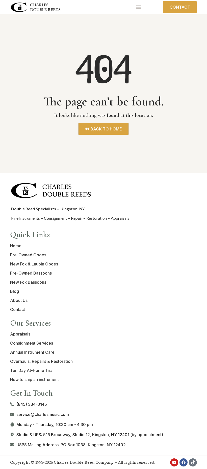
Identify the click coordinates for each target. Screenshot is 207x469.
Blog (14, 291)
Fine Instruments (25, 218)
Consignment (55, 218)
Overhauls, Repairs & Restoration (41, 361)
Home (15, 245)
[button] (138, 7)
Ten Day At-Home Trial (32, 370)
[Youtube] (174, 462)
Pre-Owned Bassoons (31, 273)
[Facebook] (183, 462)
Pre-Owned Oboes (28, 254)
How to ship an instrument (34, 379)
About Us (19, 300)
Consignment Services (31, 343)
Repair (76, 218)
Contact (17, 309)
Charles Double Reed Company (84, 462)
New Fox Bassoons (28, 282)
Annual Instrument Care (32, 352)
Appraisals (120, 218)
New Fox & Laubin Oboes (34, 263)
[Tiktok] (193, 462)
